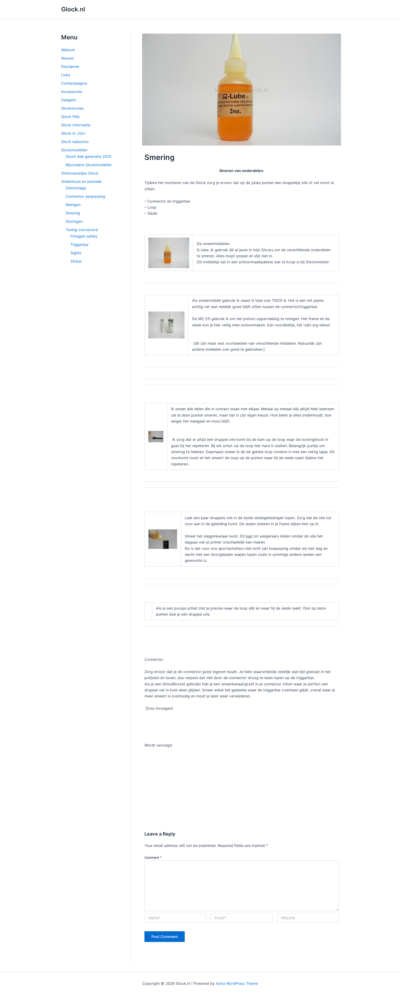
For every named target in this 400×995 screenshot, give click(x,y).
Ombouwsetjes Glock (79, 173)
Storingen (74, 221)
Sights (75, 253)
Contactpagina (74, 83)
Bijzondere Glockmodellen (89, 164)
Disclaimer (70, 66)
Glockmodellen (74, 150)
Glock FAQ (70, 116)
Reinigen (73, 204)
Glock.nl (73, 9)
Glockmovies (72, 108)
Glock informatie (75, 125)
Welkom (68, 50)
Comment (153, 857)
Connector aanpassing (85, 196)
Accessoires (71, 91)
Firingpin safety (83, 236)
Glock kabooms (75, 141)
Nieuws (67, 58)
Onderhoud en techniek (81, 181)
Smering (73, 213)
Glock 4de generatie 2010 (88, 156)
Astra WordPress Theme (237, 983)
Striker (76, 261)
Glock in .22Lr (73, 133)
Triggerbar (79, 244)
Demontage (76, 188)
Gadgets (68, 100)
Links (65, 75)
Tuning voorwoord (82, 229)
